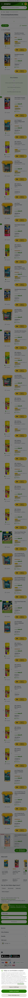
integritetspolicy (21, 983)
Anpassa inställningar (14, 987)
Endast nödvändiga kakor (14, 995)
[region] (14, 983)
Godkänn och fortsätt (14, 991)
